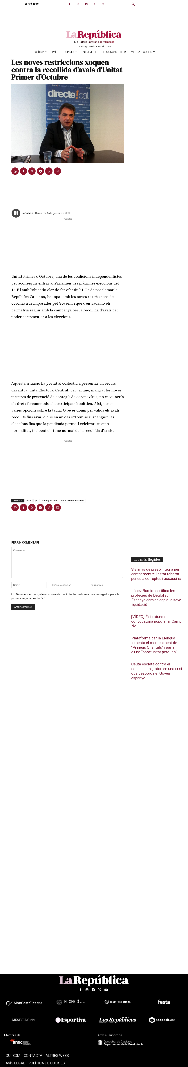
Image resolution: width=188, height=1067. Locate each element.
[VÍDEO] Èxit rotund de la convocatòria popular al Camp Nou (156, 621)
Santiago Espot (49, 500)
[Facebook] (69, 4)
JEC (36, 500)
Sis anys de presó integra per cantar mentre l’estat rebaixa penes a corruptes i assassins (156, 574)
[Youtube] (106, 990)
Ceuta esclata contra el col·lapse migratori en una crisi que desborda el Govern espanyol (156, 671)
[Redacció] (16, 213)
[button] (133, 4)
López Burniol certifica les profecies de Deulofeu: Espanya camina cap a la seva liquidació (156, 598)
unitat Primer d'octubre (72, 500)
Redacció (27, 213)
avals (28, 500)
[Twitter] (94, 4)
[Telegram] (86, 4)
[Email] (57, 171)
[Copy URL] (49, 171)
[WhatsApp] (103, 4)
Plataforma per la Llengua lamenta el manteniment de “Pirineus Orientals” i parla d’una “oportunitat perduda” (154, 645)
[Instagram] (78, 4)
